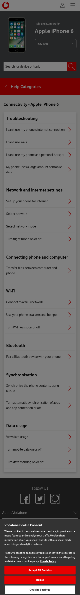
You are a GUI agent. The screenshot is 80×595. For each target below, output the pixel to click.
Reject (40, 580)
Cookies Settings (40, 589)
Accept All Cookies (39, 570)
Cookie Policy (48, 561)
